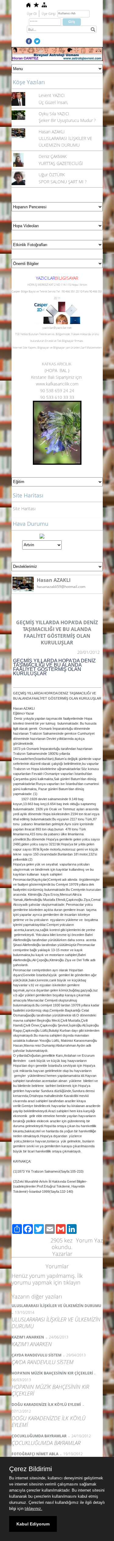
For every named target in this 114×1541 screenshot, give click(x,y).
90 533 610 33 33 (57, 397)
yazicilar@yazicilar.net (57, 327)
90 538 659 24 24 (57, 390)
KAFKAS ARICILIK (57, 364)
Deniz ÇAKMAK (53, 156)
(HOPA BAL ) (57, 370)
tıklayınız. (33, 1508)
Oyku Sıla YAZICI (54, 113)
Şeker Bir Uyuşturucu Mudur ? (67, 120)
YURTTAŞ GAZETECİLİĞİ (61, 163)
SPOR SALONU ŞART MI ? (63, 182)
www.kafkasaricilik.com (57, 384)
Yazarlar (62, 1253)
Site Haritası (24, 508)
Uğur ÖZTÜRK (52, 174)
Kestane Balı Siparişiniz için (57, 377)
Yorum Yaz (89, 1240)
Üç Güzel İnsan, (53, 102)
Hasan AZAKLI (52, 131)
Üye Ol (31, 13)
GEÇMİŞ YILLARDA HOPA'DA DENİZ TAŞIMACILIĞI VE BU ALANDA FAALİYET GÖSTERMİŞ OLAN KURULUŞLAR (54, 667)
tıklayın (72, 1282)
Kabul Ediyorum (33, 1523)
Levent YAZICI (52, 95)
